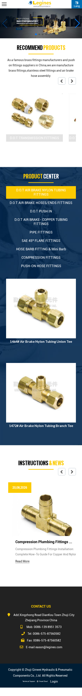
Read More (22, 561)
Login (54, 681)
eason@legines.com (49, 647)
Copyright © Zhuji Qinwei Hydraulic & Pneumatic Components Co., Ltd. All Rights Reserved (40, 672)
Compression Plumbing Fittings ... (43, 542)
